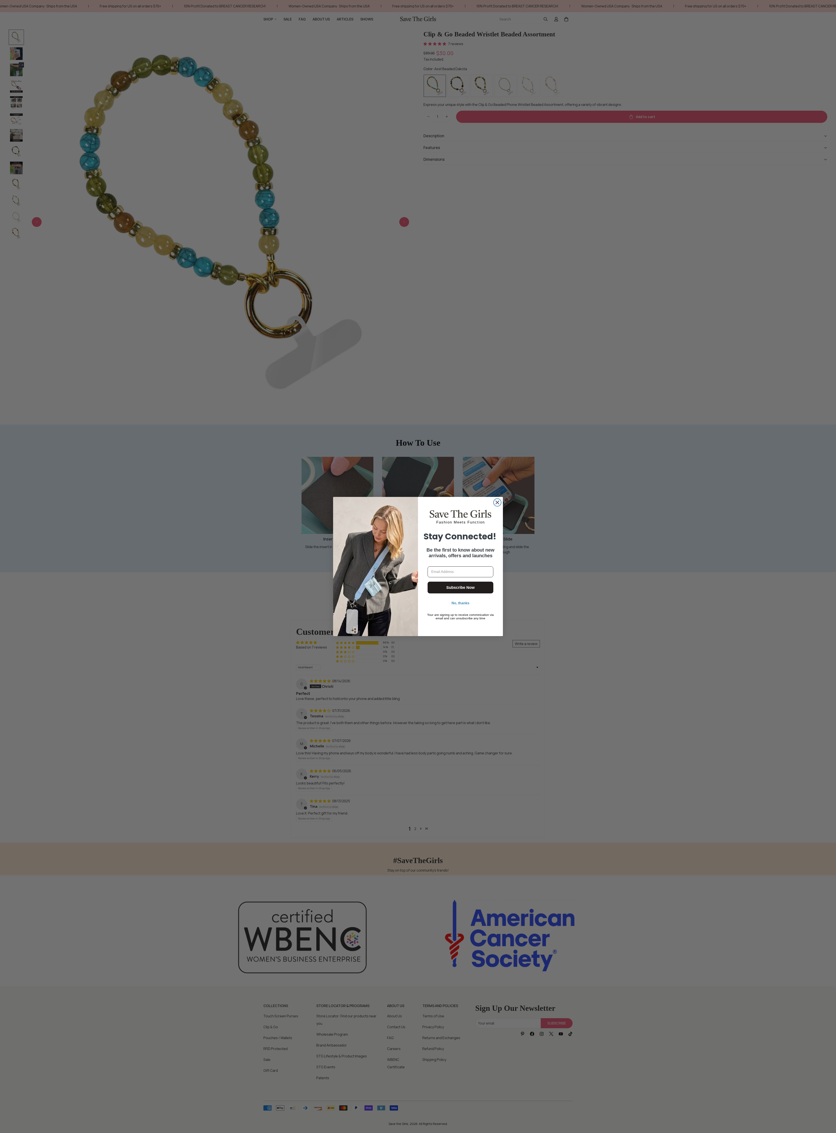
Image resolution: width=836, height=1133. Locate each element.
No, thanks (460, 603)
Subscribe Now (460, 587)
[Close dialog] (497, 502)
